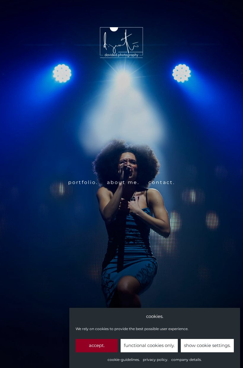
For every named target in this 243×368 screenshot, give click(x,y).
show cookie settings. (207, 345)
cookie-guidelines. (124, 359)
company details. (186, 359)
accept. (97, 345)
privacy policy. (155, 359)
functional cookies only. (149, 345)
